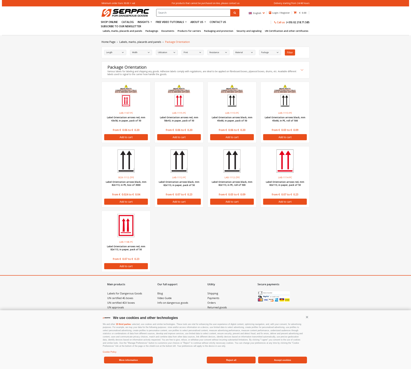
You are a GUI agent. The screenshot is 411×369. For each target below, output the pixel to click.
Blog (160, 293)
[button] (307, 317)
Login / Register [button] (281, 12)
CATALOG (128, 22)
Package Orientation (177, 42)
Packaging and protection (218, 30)
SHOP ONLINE (109, 22)
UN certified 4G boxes (120, 298)
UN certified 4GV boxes (121, 303)
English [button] (257, 12)
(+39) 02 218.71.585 (297, 22)
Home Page (108, 42)
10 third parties (123, 324)
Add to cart (126, 137)
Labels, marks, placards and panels (122, 30)
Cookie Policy (109, 352)
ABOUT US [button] (197, 22)
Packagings (151, 30)
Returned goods (217, 307)
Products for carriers (189, 30)
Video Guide (164, 298)
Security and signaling (249, 30)
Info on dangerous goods (172, 303)
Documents (167, 30)
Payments (213, 298)
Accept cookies (282, 360)
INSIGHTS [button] (144, 22)
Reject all (231, 360)
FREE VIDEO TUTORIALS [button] (170, 22)
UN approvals (115, 307)
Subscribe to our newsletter (121, 26)
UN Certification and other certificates (286, 30)
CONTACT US (218, 22)
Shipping (212, 293)
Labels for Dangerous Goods (124, 293)
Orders (211, 303)
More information (128, 360)
